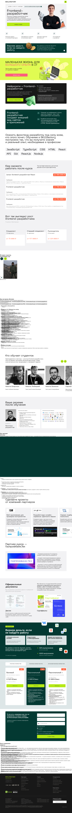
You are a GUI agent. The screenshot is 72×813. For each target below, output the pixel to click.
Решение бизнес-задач (57, 780)
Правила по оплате (23, 803)
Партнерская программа (57, 783)
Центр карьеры (55, 789)
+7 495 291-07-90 (8, 780)
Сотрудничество (56, 784)
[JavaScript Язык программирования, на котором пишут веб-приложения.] (55, 419)
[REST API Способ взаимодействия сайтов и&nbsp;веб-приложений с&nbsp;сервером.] (61, 419)
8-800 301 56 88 (8, 778)
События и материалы (41, 780)
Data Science (23, 781)
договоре (14, 655)
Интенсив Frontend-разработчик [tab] (56, 663)
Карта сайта (6, 807)
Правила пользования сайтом (25, 799)
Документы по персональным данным (26, 800)
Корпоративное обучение (57, 781)
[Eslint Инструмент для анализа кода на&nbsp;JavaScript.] (57, 421)
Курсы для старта (24, 778)
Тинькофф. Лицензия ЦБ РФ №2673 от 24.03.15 (43, 799)
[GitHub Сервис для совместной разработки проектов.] (61, 421)
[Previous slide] (1, 258)
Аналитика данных (24, 783)
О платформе (23, 798)
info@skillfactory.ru (8, 781)
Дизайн (22, 786)
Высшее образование (25, 789)
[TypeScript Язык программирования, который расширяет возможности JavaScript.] (59, 417)
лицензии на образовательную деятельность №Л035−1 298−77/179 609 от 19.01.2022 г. (49, 586)
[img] (13, 785)
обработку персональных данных (48, 731)
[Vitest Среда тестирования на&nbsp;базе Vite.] (57, 414)
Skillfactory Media (56, 792)
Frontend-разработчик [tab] (15, 663)
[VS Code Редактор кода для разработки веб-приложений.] (45, 412)
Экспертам (55, 778)
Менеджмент (23, 788)
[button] (36, 685)
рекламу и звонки (48, 733)
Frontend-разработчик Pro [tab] (36, 663)
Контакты (38, 784)
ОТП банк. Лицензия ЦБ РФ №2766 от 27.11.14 (43, 800)
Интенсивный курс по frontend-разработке (36, 301)
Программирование (24, 780)
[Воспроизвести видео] (1, 277)
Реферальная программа (41, 781)
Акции (38, 783)
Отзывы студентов (40, 778)
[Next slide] (5, 258)
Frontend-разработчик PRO (18, 301)
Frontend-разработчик (5, 301)
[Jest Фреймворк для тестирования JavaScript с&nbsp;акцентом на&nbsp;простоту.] (52, 416)
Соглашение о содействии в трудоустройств (27, 802)
